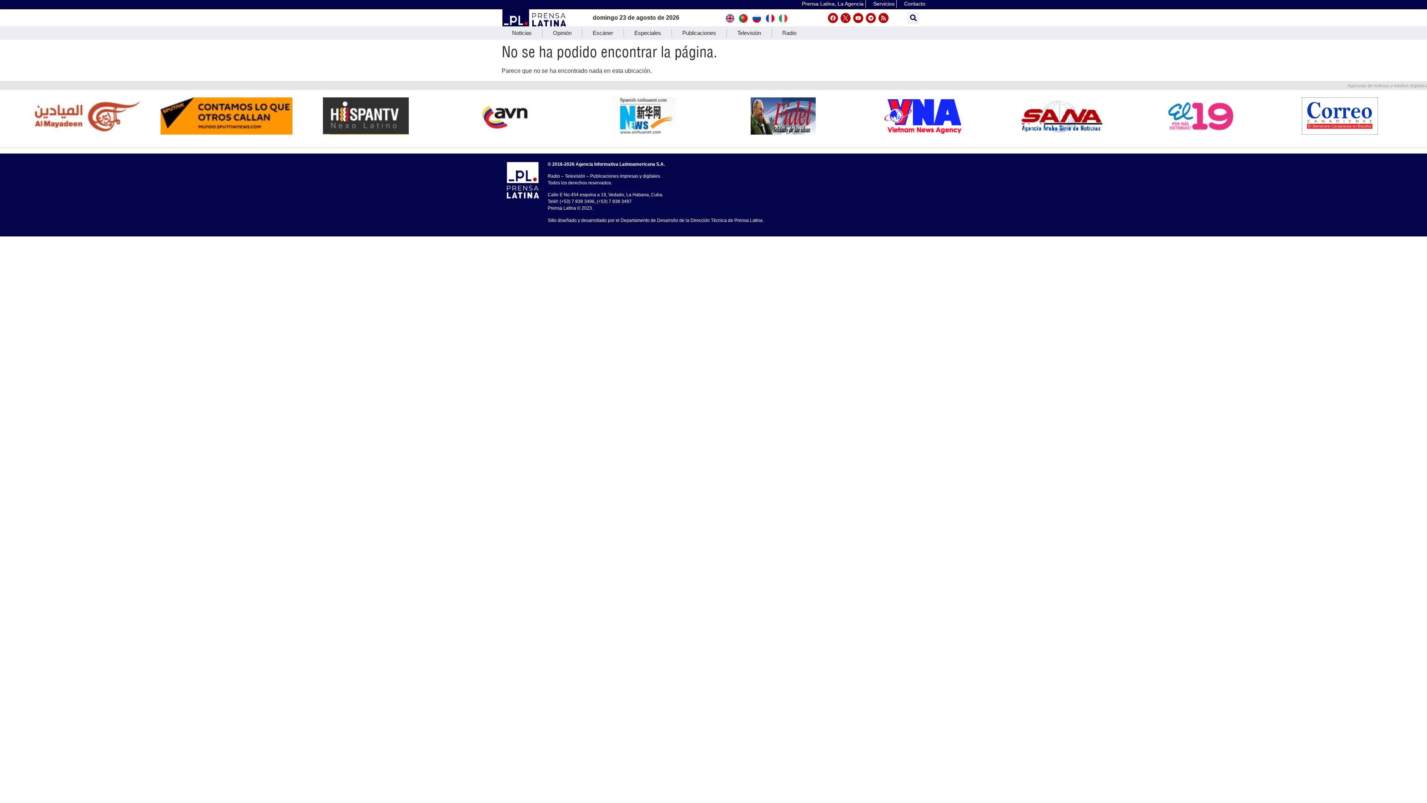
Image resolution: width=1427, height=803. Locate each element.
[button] (913, 18)
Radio (789, 33)
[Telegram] (871, 18)
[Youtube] (858, 18)
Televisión (749, 33)
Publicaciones (699, 33)
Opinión (562, 33)
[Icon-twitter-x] (846, 18)
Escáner (603, 33)
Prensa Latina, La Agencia (833, 4)
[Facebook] (833, 18)
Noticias (522, 33)
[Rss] (883, 18)
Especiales (647, 33)
